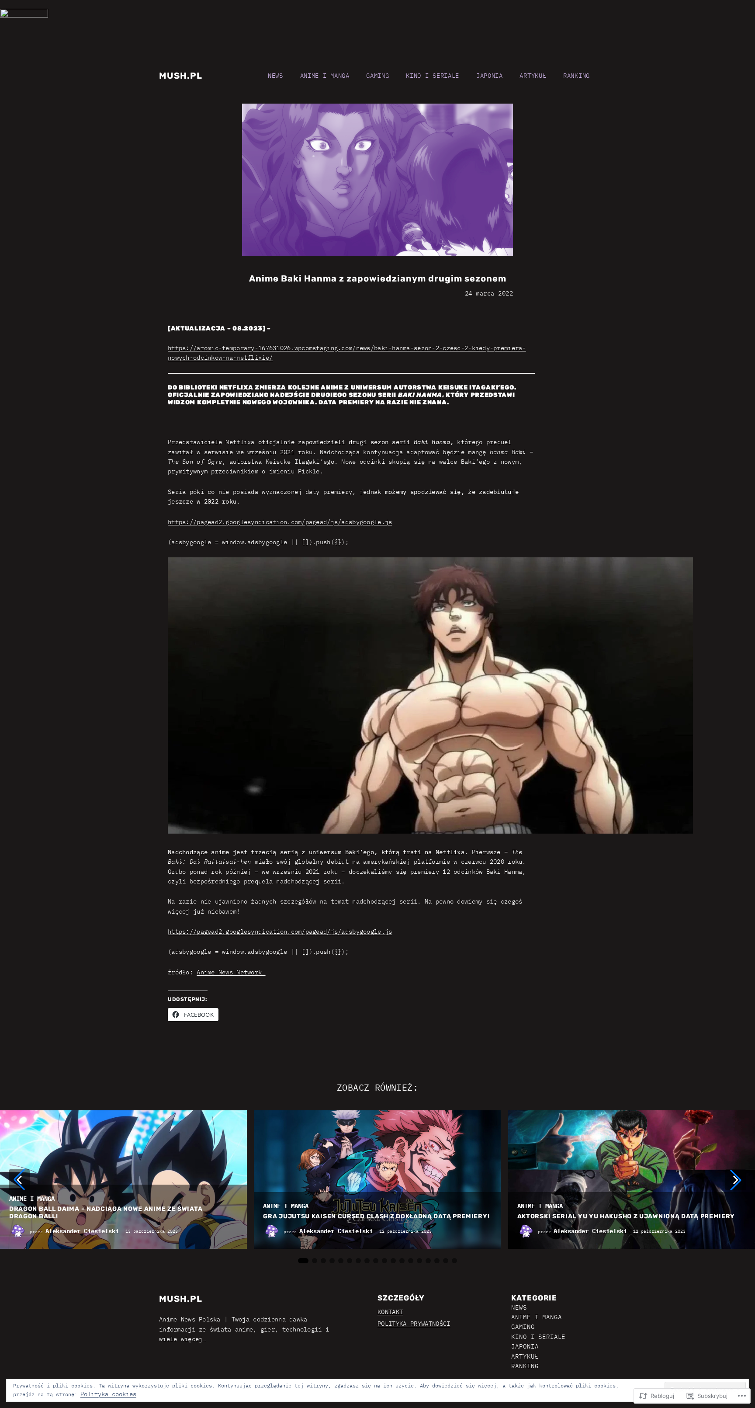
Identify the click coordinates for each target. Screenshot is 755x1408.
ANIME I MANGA (32, 1199)
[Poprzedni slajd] (19, 1179)
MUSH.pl (180, 75)
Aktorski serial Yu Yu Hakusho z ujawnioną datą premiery (626, 1216)
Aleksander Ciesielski (82, 1231)
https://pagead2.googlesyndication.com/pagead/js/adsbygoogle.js (280, 522)
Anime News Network (231, 972)
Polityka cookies (108, 1394)
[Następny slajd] (735, 1179)
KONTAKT (390, 1312)
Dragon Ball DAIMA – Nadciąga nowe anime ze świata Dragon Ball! (105, 1213)
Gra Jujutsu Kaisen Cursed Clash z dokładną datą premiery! (376, 1216)
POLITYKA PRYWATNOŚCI (414, 1324)
